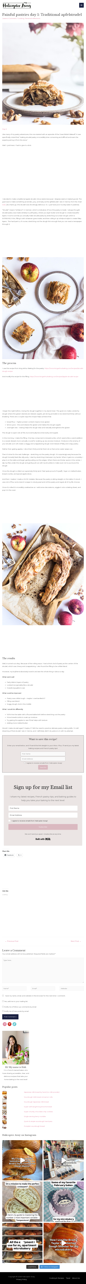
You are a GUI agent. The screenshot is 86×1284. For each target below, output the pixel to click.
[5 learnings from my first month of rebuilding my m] (64, 1160)
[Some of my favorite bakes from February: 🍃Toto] (64, 1201)
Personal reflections (32, 18)
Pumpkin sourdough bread (34, 1126)
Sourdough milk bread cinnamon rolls (38, 1097)
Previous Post (11, 941)
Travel (68, 1278)
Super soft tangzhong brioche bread (38, 1107)
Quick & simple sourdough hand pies (38, 1121)
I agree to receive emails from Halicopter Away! (44, 763)
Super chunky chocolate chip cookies (38, 1111)
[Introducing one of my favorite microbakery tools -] (64, 1243)
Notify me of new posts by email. (16, 1011)
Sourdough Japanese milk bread (36, 1102)
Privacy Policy (21, 1279)
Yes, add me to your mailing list (16, 1001)
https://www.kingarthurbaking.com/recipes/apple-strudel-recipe (54, 376)
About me (76, 1278)
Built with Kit (43, 839)
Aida (4, 205)
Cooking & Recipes (56, 1278)
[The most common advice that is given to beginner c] (22, 1201)
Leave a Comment (9, 18)
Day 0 (4, 129)
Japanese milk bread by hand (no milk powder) (41, 1092)
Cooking (21, 18)
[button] (43, 820)
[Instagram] (4, 1024)
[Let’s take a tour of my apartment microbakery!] (22, 1243)
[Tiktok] (14, 1024)
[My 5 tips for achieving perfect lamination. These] (22, 1160)
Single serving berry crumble (35, 1116)
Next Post (76, 941)
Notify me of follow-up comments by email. (20, 1007)
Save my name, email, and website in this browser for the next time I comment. (35, 996)
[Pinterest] (9, 1024)
